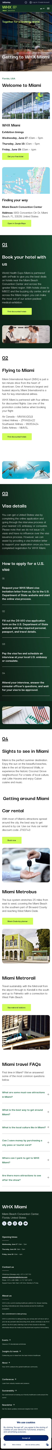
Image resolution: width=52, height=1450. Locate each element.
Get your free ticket (15, 156)
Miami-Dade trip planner (18, 921)
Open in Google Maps (17, 223)
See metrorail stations (16, 1007)
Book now (12, 840)
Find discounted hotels (17, 311)
